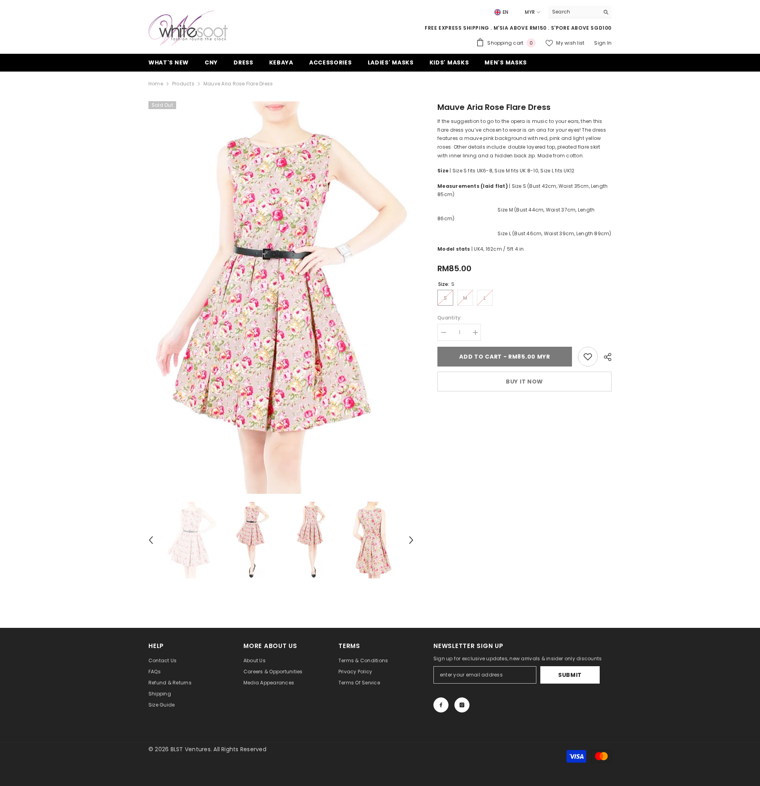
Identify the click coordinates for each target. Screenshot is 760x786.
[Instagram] (461, 704)
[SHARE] (605, 357)
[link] (588, 357)
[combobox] (573, 12)
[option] (281, 297)
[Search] (580, 12)
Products (183, 83)
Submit (570, 675)
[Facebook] (440, 704)
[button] (151, 540)
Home (155, 83)
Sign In (603, 43)
